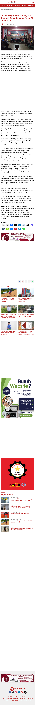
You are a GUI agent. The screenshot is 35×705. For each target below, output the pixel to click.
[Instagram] (16, 692)
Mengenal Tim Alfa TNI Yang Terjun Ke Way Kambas (26, 315)
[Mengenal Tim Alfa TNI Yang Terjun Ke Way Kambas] (26, 309)
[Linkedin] (19, 692)
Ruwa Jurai (9, 13)
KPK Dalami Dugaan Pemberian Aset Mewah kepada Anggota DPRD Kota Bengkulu (20, 507)
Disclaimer (30, 698)
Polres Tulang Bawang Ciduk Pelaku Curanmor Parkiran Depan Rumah (20, 514)
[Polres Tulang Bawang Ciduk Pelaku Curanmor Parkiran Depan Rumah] (5, 515)
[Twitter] (13, 692)
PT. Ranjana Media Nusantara (23, 701)
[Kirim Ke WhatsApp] (32, 281)
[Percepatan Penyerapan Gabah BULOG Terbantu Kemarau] (9, 292)
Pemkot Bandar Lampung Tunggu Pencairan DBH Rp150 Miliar (25, 299)
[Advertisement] (17, 91)
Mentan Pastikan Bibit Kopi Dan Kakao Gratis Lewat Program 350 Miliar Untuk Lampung (8, 316)
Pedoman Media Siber (20, 697)
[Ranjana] (12, 2)
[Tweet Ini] (23, 281)
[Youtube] (22, 692)
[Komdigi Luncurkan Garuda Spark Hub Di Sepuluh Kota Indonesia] (5, 529)
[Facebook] (10, 692)
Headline (3, 13)
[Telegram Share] (29, 281)
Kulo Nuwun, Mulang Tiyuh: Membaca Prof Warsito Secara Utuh (8, 332)
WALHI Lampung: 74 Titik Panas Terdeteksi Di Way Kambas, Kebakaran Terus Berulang (25, 332)
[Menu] (2, 1)
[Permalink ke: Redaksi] (2, 24)
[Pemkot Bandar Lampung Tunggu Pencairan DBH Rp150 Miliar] (26, 292)
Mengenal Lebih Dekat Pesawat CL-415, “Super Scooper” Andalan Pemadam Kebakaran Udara (21, 499)
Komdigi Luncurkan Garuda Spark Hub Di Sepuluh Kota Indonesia (22, 529)
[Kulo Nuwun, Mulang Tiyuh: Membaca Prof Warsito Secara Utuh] (9, 325)
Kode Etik (22, 698)
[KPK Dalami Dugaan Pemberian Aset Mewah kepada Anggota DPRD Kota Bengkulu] (5, 507)
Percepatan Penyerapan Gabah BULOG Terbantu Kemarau (7, 299)
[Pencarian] (33, 2)
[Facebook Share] (19, 281)
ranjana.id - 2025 (9, 701)
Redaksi (6, 23)
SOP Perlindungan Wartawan (10, 698)
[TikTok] (25, 692)
